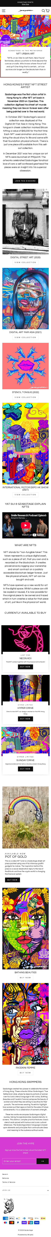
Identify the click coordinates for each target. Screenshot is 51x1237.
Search (5, 1174)
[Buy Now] (25, 649)
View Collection (25, 397)
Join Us (6, 1190)
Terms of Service (8, 1182)
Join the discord (25, 181)
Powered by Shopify (25, 1235)
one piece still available (20, 144)
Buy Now (25, 978)
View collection (25, 262)
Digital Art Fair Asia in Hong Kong (23, 124)
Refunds (5, 1178)
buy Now (12, 880)
